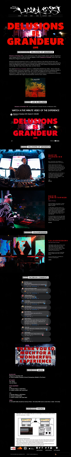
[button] (61, 1)
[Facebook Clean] (42, 448)
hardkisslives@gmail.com (34, 454)
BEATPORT (50, 181)
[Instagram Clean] (51, 448)
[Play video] (35, 355)
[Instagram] (37, 448)
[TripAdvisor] (57, 448)
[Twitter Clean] (39, 448)
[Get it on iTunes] (31, 448)
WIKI (49, 179)
